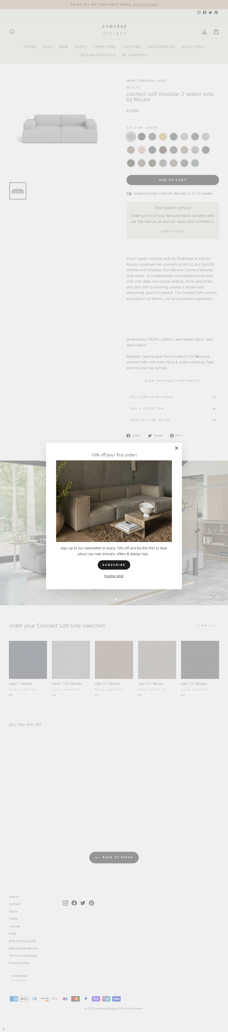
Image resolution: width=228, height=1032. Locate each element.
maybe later (114, 576)
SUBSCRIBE (114, 565)
